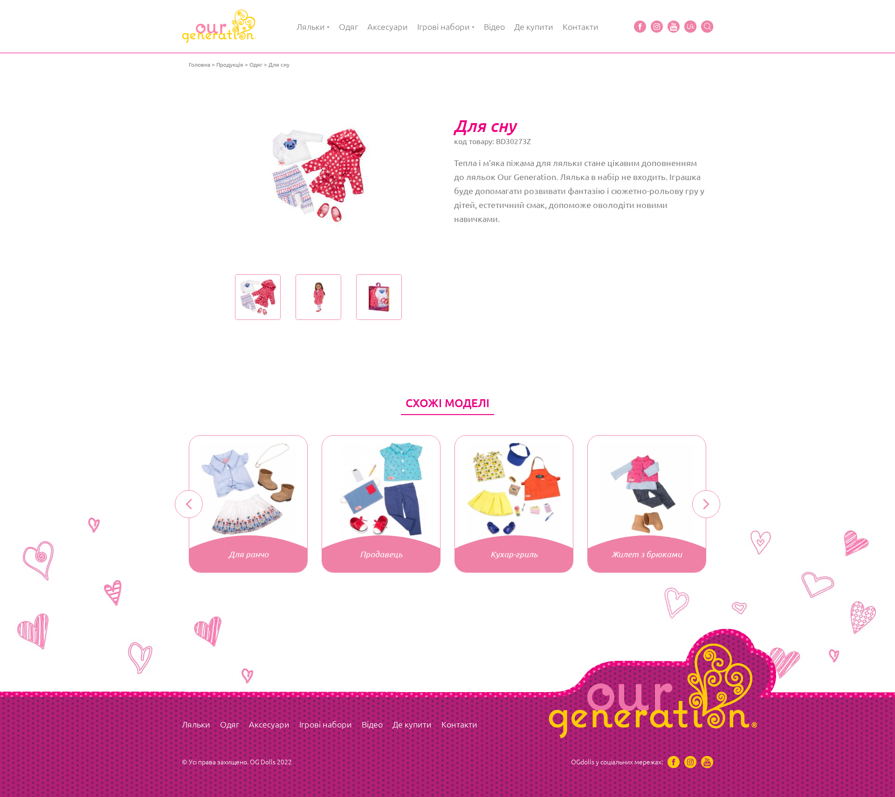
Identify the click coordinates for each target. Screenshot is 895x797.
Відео (494, 26)
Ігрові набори (443, 26)
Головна (199, 65)
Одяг (348, 26)
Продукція (229, 65)
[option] (318, 174)
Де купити (533, 26)
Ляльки (310, 26)
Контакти (581, 26)
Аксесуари (387, 26)
